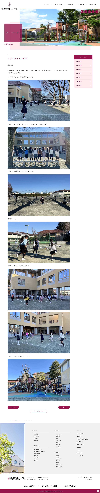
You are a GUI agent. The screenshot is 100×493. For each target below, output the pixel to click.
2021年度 (79, 81)
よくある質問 (59, 466)
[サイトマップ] (93, 11)
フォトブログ (80, 433)
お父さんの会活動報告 (82, 439)
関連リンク (79, 453)
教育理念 (36, 434)
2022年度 (79, 77)
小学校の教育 (58, 4)
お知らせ (79, 430)
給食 (57, 438)
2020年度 (79, 85)
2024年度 (79, 69)
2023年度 (79, 73)
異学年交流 (36, 458)
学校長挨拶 (36, 436)
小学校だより (80, 436)
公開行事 (58, 460)
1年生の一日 (59, 434)
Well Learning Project (39, 451)
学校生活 (70, 4)
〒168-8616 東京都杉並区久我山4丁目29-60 (38, 477)
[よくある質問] (82, 11)
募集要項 (58, 455)
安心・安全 (58, 444)
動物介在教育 (37, 453)
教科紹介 (36, 460)
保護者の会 (58, 447)
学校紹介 (46, 4)
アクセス (79, 450)
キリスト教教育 (37, 449)
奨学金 (57, 462)
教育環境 (36, 438)
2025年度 (79, 65)
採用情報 (79, 447)
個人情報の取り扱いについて (85, 477)
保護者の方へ (93, 4)
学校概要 (36, 440)
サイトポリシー (88, 479)
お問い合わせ (80, 444)
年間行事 (58, 436)
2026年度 (79, 61)
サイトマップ (80, 455)
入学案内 (81, 4)
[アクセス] (89, 11)
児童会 (57, 442)
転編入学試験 (59, 458)
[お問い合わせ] (85, 11)
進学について (59, 464)
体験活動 (36, 455)
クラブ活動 (58, 440)
